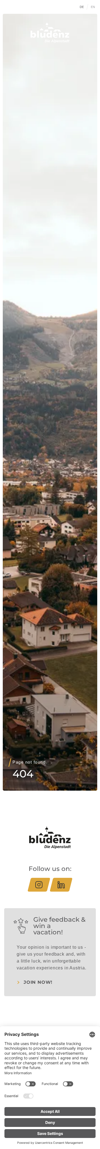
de (82, 7)
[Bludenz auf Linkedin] (61, 885)
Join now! (38, 982)
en (93, 7)
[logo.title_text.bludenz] (50, 32)
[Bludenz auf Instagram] (39, 885)
